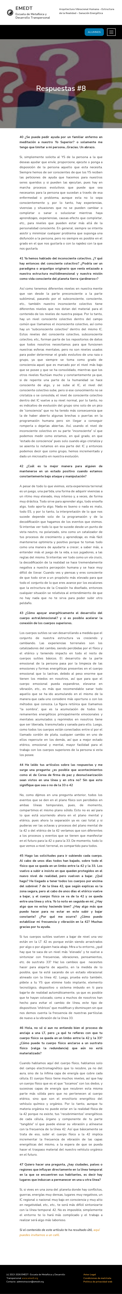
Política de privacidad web (97, 1281)
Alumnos (94, 32)
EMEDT (24, 8)
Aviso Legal (89, 1274)
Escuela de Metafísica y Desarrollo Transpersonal (33, 16)
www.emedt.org (30, 1278)
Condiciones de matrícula (97, 1278)
